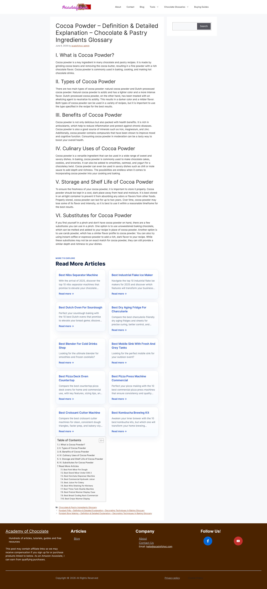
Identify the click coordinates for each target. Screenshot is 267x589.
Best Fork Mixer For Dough (75, 469)
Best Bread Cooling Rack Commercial (81, 495)
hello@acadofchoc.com (159, 546)
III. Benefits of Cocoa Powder (74, 451)
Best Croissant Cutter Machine (79, 412)
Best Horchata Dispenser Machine (79, 476)
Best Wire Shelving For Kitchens (78, 486)
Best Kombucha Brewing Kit (130, 412)
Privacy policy (172, 578)
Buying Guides (201, 7)
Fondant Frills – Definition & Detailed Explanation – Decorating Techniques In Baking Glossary (101, 510)
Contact (130, 7)
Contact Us (146, 542)
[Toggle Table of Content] (100, 440)
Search (204, 26)
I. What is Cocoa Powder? (72, 444)
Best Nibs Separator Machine (78, 275)
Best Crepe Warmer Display (77, 499)
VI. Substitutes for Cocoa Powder (76, 462)
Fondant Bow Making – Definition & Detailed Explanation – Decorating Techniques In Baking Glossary (105, 513)
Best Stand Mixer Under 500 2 (78, 473)
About (118, 7)
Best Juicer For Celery (74, 482)
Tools (152, 7)
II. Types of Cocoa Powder (72, 448)
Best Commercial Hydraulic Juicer (79, 479)
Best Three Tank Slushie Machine (79, 489)
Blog (142, 7)
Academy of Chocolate (27, 531)
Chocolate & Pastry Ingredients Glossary (78, 507)
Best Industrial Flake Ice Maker (132, 275)
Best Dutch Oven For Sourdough (80, 307)
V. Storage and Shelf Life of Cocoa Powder (81, 459)
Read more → (66, 293)
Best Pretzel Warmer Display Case (79, 492)
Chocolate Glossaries (174, 7)
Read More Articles (69, 466)
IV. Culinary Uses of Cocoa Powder (77, 455)
